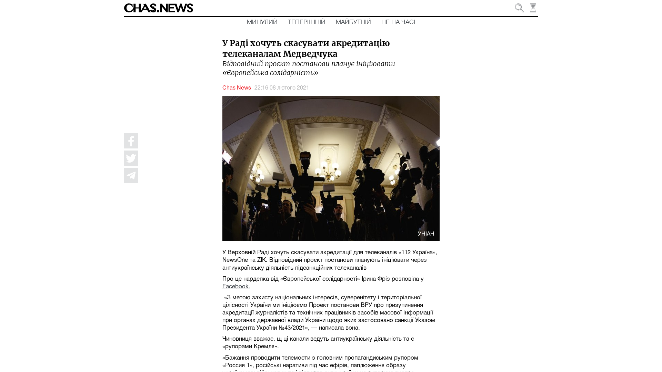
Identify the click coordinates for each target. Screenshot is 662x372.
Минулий (262, 22)
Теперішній (306, 22)
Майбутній (353, 22)
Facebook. (236, 286)
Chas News (236, 88)
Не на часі (398, 22)
